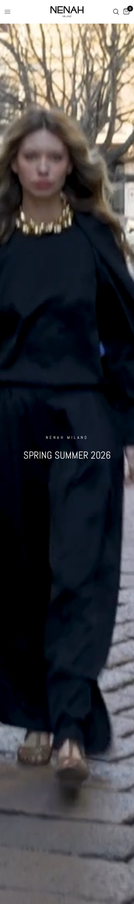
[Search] (116, 11)
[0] (125, 11)
